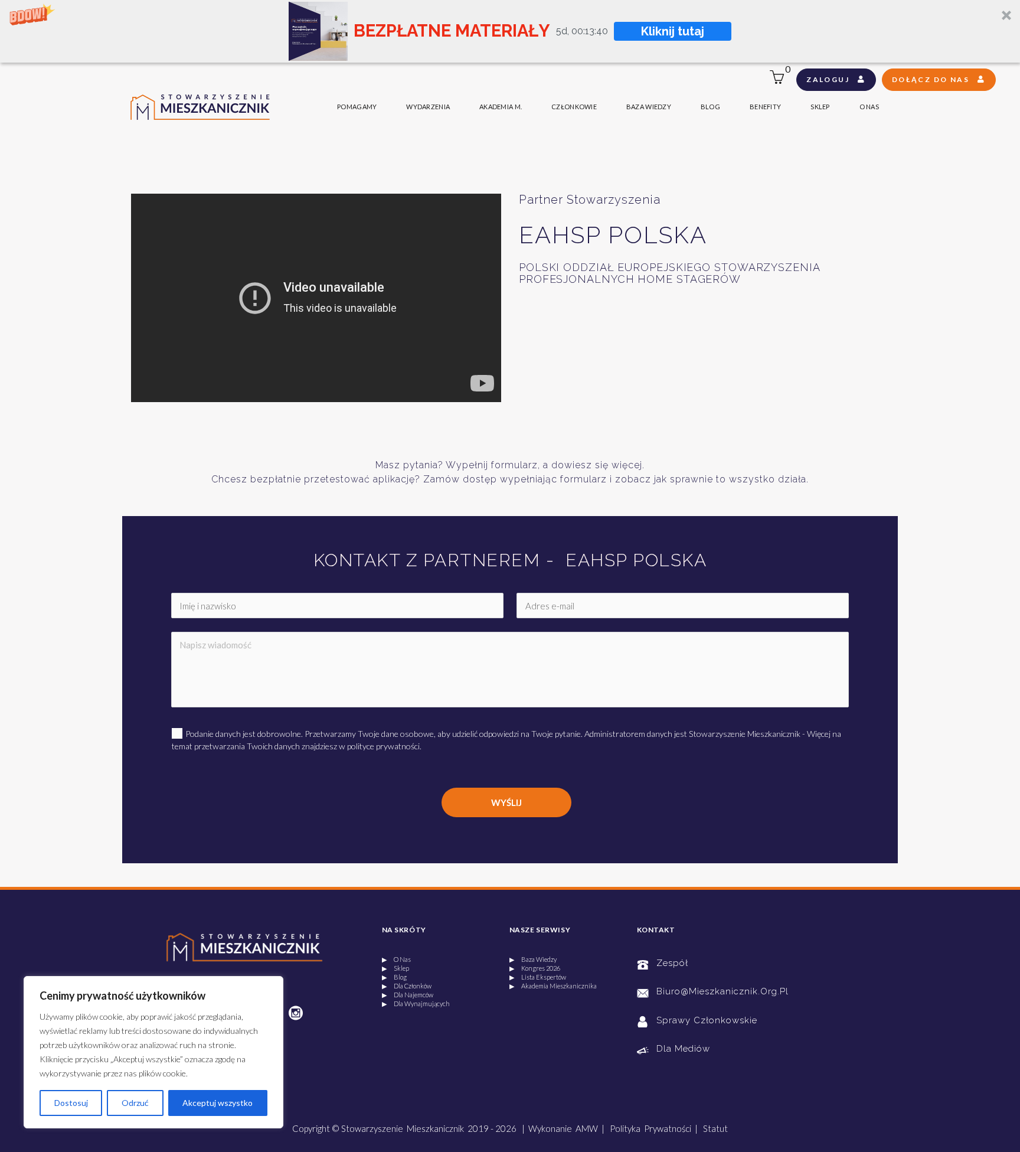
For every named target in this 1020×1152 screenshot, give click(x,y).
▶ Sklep (395, 968)
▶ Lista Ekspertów (537, 977)
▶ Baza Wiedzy (533, 959)
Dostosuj (71, 1103)
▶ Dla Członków (406, 986)
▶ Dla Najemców (407, 994)
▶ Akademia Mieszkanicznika (553, 986)
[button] (510, 31)
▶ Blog (394, 977)
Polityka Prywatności (650, 1128)
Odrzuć (135, 1103)
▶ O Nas (396, 959)
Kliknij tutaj (672, 31)
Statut (715, 1128)
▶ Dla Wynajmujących (416, 1003)
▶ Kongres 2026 (534, 968)
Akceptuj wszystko (217, 1103)
